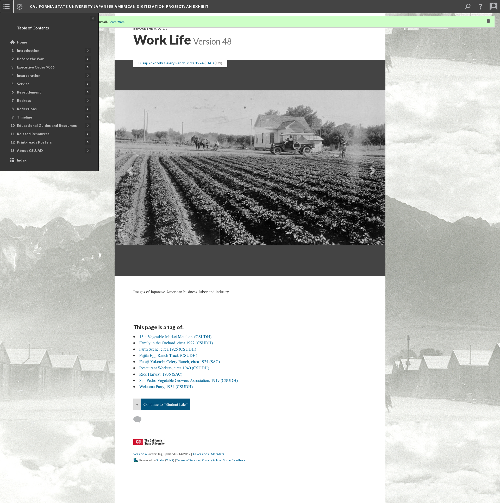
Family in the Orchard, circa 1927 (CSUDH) (176, 342)
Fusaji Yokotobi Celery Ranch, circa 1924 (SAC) (179, 361)
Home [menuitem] (22, 42)
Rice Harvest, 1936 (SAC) (160, 374)
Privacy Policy (211, 460)
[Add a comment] (139, 419)
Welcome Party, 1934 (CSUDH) (166, 386)
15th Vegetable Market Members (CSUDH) (175, 336)
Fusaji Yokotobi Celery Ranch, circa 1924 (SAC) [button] (176, 63)
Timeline (24, 117)
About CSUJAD (30, 150)
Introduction (28, 50)
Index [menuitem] (22, 160)
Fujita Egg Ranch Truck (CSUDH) (168, 355)
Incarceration (28, 75)
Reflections (27, 109)
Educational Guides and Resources (47, 125)
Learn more (116, 21)
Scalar (160, 460)
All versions (200, 454)
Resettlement (29, 92)
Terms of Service (188, 460)
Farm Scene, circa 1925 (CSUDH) (167, 349)
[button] (480, 6)
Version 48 (140, 454)
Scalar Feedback (234, 460)
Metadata (217, 454)
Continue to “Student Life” (165, 404)
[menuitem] (6, 6)
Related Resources (33, 134)
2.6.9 (169, 460)
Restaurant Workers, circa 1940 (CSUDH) (174, 367)
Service (23, 84)
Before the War (30, 59)
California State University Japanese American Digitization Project (119, 6)
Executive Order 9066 (35, 67)
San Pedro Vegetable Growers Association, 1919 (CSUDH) (188, 380)
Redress (24, 100)
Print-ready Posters (34, 142)
